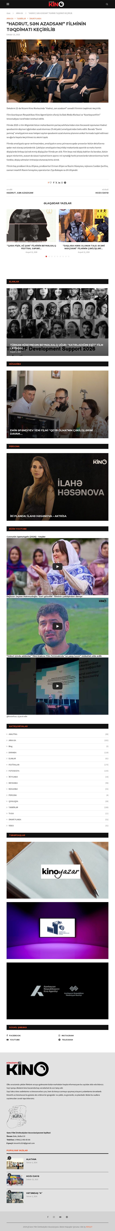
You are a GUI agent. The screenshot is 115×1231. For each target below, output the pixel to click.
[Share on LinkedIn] (59, 182)
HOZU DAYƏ (32, 1176)
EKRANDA (58, 752)
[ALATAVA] (15, 1163)
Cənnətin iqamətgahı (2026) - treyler (26, 536)
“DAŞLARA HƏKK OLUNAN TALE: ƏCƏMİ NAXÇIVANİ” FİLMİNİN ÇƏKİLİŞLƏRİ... (84, 247)
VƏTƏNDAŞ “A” (34, 1193)
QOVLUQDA (58, 801)
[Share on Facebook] (53, 182)
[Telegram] (67, 1217)
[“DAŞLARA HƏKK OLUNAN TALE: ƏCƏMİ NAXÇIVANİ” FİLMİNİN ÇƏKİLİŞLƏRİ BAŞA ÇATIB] (83, 225)
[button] (9, 322)
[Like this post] (51, 182)
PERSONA (58, 795)
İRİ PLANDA (58, 777)
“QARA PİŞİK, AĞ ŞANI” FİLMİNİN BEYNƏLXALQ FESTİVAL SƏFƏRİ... (31, 247)
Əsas (8, 13)
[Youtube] (60, 1217)
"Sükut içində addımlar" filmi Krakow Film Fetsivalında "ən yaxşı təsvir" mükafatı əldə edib (54, 656)
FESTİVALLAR (58, 764)
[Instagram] (54, 1217)
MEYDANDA (58, 783)
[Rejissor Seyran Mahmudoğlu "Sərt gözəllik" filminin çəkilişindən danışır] (57, 626)
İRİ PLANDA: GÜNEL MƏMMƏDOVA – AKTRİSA (40, 516)
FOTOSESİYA (58, 771)
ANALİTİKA (58, 734)
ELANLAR (58, 758)
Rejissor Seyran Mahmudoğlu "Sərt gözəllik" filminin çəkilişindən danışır (44, 596)
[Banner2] (57, 930)
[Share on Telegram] (65, 182)
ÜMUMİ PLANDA (58, 819)
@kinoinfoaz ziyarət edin (17, 716)
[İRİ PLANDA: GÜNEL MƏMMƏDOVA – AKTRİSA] (57, 487)
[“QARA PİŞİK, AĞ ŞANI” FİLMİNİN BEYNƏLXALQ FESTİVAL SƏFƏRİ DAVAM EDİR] (31, 225)
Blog (58, 746)
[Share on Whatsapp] (62, 182)
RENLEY (89, 1227)
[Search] (107, 4)
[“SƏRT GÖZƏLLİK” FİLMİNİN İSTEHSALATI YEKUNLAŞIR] (57, 404)
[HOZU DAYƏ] (15, 1180)
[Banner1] (57, 870)
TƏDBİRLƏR (58, 807)
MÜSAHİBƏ (58, 789)
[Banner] (57, 991)
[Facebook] (47, 1217)
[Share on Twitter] (56, 182)
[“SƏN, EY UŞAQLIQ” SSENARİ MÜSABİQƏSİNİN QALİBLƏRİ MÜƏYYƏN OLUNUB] (57, 322)
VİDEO (58, 825)
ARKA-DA (19, 13)
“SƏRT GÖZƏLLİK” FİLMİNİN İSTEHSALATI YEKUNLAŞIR (46, 433)
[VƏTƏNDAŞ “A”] (15, 1197)
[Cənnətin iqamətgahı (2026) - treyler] (57, 566)
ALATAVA (31, 1159)
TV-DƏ (58, 813)
